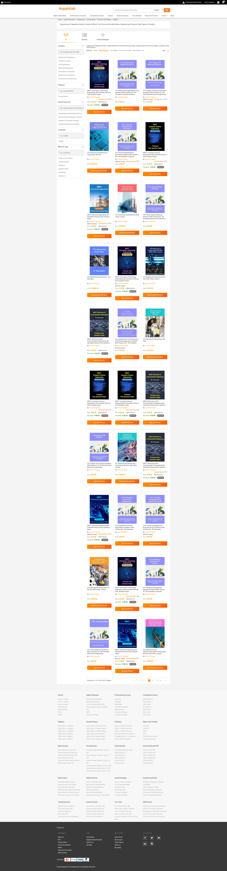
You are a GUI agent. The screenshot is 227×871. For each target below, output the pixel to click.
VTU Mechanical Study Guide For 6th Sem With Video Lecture (98, 588)
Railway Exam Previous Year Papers (98, 795)
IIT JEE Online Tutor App (122, 806)
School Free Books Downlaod (152, 814)
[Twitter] (152, 838)
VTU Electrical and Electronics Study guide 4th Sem (97, 154)
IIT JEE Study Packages (122, 784)
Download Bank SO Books (66, 787)
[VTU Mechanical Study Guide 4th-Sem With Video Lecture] (155, 260)
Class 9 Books (62, 707)
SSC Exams (147, 712)
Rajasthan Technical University (68, 120)
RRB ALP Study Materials (94, 792)
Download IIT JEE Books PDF (95, 806)
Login (206, 2)
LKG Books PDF (148, 760)
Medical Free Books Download (153, 809)
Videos (164, 16)
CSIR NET (146, 728)
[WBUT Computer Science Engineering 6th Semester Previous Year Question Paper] (127, 385)
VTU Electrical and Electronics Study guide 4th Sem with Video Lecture (126, 465)
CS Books (118, 702)
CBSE (59, 712)
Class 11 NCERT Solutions (123, 728)
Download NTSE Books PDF (95, 811)
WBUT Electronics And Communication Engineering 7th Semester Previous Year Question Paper (98, 342)
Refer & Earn (119, 837)
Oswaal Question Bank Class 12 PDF (98, 768)
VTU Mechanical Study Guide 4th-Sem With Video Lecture (154, 278)
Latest (95, 50)
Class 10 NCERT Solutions (123, 731)
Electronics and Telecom (66, 75)
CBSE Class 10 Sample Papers (96, 731)
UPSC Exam (147, 715)
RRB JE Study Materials (94, 782)
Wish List (118, 845)
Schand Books (119, 709)
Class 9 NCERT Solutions (123, 739)
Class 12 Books (63, 699)
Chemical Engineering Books (152, 795)
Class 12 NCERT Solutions (123, 726)
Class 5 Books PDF (149, 758)
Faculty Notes (91, 19)
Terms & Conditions (64, 845)
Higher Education (59, 16)
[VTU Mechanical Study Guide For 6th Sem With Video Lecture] (99, 571)
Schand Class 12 (120, 752)
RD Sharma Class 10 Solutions (125, 734)
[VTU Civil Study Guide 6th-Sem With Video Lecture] (127, 198)
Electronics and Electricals (67, 79)
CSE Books (146, 784)
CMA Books (118, 704)
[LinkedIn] (145, 844)
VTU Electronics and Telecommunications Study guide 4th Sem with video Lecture (154, 651)
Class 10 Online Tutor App (123, 814)
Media (60, 847)
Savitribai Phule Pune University (68, 124)
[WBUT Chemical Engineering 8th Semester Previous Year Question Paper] (99, 509)
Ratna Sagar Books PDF (65, 758)
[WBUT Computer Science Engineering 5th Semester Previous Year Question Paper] (155, 136)
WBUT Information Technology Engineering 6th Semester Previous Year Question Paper (127, 279)
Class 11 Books (63, 702)
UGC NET (146, 726)
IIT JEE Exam (147, 707)
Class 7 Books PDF (149, 752)
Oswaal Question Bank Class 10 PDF (98, 771)
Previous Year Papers (104, 19)
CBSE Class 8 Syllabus (65, 736)
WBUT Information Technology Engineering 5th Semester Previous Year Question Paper (99, 92)
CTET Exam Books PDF (65, 809)
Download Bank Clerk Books (67, 784)
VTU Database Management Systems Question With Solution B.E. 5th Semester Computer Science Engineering (154, 590)
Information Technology (66, 71)
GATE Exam (147, 704)
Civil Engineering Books (150, 787)
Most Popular (104, 50)
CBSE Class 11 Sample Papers (96, 728)
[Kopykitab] (66, 8)
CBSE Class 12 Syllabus (65, 726)
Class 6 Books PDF (149, 755)
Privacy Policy (62, 842)
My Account (118, 840)
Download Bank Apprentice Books (69, 790)
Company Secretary (149, 739)
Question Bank (63, 169)
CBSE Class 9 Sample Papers (95, 734)
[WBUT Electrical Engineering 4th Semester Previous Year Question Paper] (99, 198)
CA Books (118, 699)
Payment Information (65, 850)
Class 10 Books (63, 704)
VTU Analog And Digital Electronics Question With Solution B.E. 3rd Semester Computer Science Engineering (127, 93)
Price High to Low (138, 50)
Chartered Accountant (150, 736)
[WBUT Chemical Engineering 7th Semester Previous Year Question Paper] (127, 633)
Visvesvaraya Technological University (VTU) (73, 113)
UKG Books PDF (148, 763)
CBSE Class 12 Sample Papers (96, 726)
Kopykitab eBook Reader (94, 840)
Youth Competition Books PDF (67, 752)
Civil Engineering (64, 64)
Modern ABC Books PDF (65, 763)
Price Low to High (125, 50)
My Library (118, 847)
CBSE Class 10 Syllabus (65, 731)
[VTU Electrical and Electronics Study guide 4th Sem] (99, 136)
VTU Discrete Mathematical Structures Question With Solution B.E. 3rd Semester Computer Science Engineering (126, 155)
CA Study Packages (121, 712)
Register (211, 2)
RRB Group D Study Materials (95, 784)
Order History (119, 842)
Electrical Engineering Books (152, 790)
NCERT (60, 715)
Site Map (89, 845)
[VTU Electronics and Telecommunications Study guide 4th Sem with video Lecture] (155, 633)
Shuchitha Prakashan (122, 707)
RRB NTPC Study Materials (95, 787)
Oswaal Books (62, 709)
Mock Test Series (151, 16)
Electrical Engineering (65, 68)
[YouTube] (159, 838)
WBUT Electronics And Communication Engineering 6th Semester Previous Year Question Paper (154, 404)
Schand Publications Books (124, 750)
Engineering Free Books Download (154, 806)
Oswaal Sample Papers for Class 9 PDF (99, 766)
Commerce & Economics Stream (97, 707)
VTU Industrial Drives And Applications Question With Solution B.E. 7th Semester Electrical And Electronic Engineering (124, 529)
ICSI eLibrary (90, 837)
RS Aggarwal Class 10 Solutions (125, 736)
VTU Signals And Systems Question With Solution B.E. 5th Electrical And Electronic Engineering (99, 465)
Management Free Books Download (154, 811)
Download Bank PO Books (66, 782)
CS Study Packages (121, 715)
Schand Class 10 (120, 758)
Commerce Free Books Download (154, 816)
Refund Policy (62, 853)
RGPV (88, 712)
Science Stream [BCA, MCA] (95, 704)
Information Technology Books (153, 792)
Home (60, 19)
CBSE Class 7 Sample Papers (95, 739)
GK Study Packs (120, 787)
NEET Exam (147, 709)
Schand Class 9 (120, 760)
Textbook (61, 165)
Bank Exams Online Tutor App (124, 809)
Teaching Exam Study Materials (68, 816)
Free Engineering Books (94, 699)
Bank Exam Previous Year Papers (68, 795)
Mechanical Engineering (66, 57)
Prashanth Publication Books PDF (69, 760)
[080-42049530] (218, 2)
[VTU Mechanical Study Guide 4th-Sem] (155, 323)
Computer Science (64, 61)
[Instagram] (152, 844)
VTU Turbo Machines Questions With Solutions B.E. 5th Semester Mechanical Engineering (98, 651)
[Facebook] (145, 838)
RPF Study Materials (92, 790)
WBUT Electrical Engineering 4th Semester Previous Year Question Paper (98, 217)
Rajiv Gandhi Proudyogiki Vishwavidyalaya (72, 117)
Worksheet (62, 172)
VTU (87, 709)
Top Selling (114, 50)
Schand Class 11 (120, 755)
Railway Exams (148, 699)
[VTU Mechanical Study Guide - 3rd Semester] (99, 260)
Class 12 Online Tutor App (123, 811)
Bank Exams (147, 702)
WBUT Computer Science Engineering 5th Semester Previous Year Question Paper (154, 154)
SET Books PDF (63, 814)
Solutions (61, 176)
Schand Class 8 (120, 763)
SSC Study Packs (120, 790)
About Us (61, 837)
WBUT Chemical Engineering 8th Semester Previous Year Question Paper (98, 527)
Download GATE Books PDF (95, 814)
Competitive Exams (97, 16)
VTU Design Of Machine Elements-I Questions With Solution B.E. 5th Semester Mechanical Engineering (155, 92)
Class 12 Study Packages (123, 782)
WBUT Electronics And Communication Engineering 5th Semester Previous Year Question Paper (154, 466)
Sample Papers (63, 162)
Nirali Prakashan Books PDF (67, 750)
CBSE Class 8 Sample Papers (95, 736)
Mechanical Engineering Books (153, 782)
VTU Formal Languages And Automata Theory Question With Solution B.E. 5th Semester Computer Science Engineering (154, 528)
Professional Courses (78, 16)
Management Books (93, 702)
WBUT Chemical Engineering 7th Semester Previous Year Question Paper (126, 651)
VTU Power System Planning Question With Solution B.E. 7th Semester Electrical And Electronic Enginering (154, 217)
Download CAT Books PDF (94, 816)
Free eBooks (137, 16)
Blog (172, 16)
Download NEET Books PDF (95, 809)
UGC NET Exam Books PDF (66, 806)
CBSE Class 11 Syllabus (65, 728)
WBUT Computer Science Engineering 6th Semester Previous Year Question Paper (127, 403)
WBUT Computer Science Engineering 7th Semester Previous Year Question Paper (99, 403)
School (110, 16)
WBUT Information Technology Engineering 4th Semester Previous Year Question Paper (127, 589)
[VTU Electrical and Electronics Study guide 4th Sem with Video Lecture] (127, 447)
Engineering (81, 19)
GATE (144, 731)
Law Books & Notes (92, 715)
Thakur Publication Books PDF (67, 755)
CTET (144, 734)
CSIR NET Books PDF (64, 811)
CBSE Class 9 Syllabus (65, 734)
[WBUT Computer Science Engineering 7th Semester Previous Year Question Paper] (99, 385)
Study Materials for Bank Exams (68, 792)
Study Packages (123, 16)
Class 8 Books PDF (149, 750)
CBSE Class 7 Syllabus (65, 739)
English (60, 141)
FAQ (59, 840)
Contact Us (60, 828)
